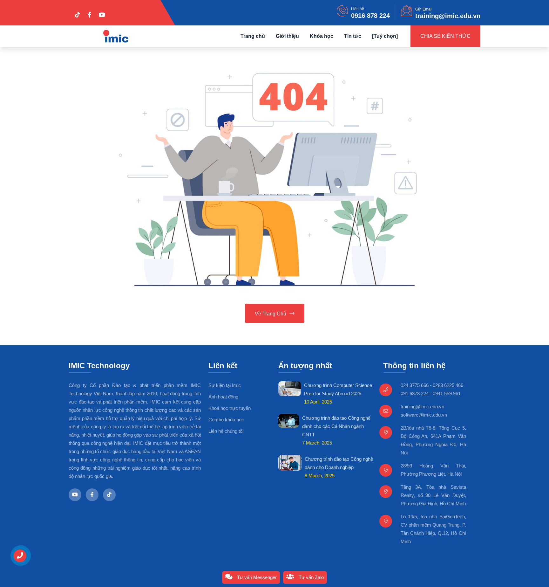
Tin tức (352, 36)
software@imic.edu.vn (424, 415)
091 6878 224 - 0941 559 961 (431, 393)
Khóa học (321, 36)
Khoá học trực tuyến (229, 408)
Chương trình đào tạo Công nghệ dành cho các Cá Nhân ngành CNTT (336, 426)
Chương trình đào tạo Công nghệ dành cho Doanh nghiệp (339, 463)
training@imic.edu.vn (447, 15)
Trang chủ (253, 36)
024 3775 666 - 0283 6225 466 (432, 385)
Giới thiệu (287, 36)
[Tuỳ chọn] (385, 36)
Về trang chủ (270, 313)
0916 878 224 (370, 15)
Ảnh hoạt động (223, 396)
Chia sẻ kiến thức (445, 36)
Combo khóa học (226, 419)
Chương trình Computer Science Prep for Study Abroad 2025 (338, 389)
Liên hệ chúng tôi (225, 431)
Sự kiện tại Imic (224, 385)
